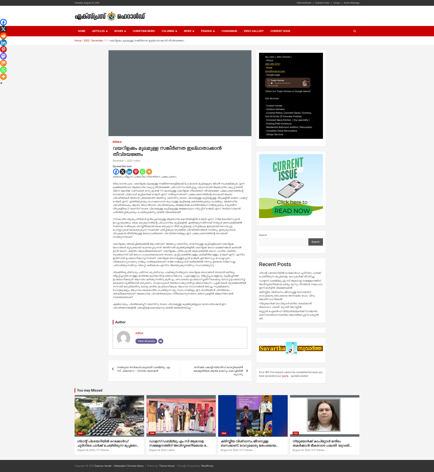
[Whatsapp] (142, 172)
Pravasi (206, 31)
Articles (98, 31)
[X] (123, 172)
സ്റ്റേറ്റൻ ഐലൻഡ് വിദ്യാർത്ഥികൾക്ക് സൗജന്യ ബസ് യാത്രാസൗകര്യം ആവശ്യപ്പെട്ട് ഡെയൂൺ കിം (289, 315)
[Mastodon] (3, 56)
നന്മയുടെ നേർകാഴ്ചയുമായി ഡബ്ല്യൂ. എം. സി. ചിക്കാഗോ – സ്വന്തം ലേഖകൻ (144, 369)
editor (137, 160)
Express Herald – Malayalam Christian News (119, 465)
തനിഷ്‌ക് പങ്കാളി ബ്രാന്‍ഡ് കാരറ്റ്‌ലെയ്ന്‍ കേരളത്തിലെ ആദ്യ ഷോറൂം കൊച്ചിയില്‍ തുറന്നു (218, 371)
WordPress (207, 465)
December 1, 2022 (122, 160)
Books (118, 31)
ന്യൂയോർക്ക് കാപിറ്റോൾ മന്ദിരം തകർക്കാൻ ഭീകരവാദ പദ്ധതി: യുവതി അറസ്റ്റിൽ (321, 445)
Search (263, 235)
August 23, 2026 (229, 450)
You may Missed (89, 390)
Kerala (117, 142)
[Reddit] (3, 35)
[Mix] (3, 63)
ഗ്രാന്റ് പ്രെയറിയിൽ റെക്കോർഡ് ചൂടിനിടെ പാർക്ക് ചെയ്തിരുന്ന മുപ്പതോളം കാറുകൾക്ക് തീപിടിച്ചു (108, 445)
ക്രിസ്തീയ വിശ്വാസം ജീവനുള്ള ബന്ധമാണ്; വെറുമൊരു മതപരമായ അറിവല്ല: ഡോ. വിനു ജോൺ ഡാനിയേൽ (287, 296)
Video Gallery (254, 31)
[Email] (160, 341)
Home (81, 31)
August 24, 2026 (86, 450)
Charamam (229, 31)
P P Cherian (103, 450)
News (187, 31)
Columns (168, 31)
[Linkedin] (129, 172)
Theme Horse (166, 465)
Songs (336, 3)
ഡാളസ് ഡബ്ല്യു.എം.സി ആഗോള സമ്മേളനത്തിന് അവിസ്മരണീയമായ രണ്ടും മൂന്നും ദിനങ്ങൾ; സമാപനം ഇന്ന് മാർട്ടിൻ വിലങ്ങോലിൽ (291, 284)
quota (285, 375)
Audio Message (351, 3)
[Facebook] (116, 172)
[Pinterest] (136, 172)
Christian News (144, 31)
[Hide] (1, 83)
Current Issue (280, 31)
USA (80, 433)
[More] (149, 172)
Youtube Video (322, 3)
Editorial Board (304, 3)
